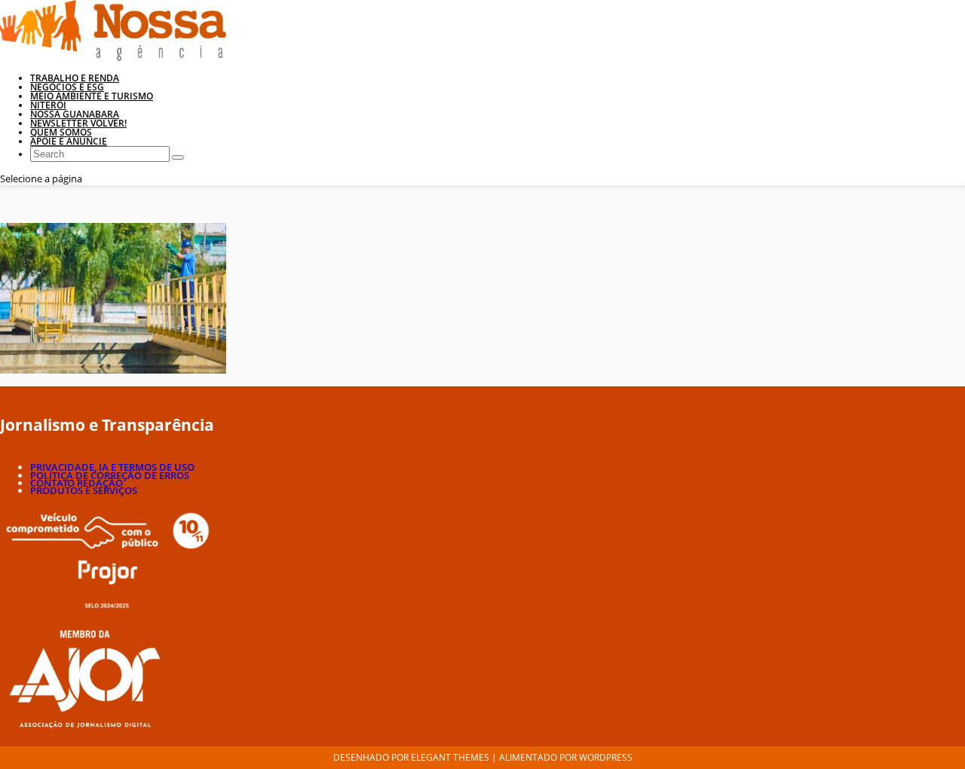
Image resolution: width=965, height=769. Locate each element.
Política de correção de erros (109, 475)
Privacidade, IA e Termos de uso (112, 467)
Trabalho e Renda (74, 78)
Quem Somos (61, 132)
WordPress (606, 757)
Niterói (48, 105)
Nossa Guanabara (74, 114)
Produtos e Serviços (83, 490)
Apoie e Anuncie (68, 141)
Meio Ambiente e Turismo (91, 96)
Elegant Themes (450, 757)
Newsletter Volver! (78, 123)
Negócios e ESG (67, 87)
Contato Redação (76, 483)
